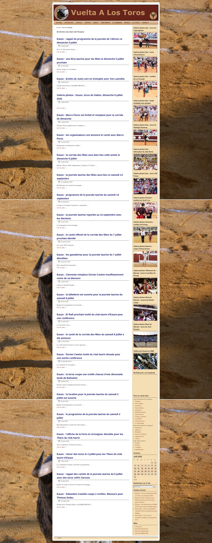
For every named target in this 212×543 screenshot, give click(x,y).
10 (135, 468)
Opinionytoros (139, 436)
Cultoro (137, 438)
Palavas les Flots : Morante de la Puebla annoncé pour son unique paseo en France (145, 500)
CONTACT (145, 22)
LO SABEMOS (117, 22)
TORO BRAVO (105, 22)
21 (149, 471)
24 (135, 474)
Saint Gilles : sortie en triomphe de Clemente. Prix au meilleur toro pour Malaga (146, 511)
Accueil (58, 27)
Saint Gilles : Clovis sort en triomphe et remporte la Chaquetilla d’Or (145, 518)
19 (142, 471)
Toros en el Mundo (140, 434)
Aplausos (138, 430)
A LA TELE (136, 22)
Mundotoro (138, 427)
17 (135, 471)
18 (138, 471)
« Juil (135, 479)
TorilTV (137, 445)
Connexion (138, 526)
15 (152, 468)
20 (145, 471)
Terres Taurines (139, 408)
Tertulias (137, 401)
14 (149, 468)
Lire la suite (62, 52)
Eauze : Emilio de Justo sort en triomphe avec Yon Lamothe (91, 78)
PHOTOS (88, 22)
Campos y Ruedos (140, 416)
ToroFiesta (138, 406)
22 (152, 471)
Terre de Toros (139, 414)
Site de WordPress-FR (141, 533)
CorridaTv (138, 447)
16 (155, 468)
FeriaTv (137, 443)
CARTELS (79, 22)
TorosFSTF (138, 419)
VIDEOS (95, 22)
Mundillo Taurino (140, 412)
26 (142, 474)
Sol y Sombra (139, 403)
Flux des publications (141, 529)
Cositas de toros (140, 421)
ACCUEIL (59, 22)
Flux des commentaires (142, 531)
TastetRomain (139, 449)
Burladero (138, 432)
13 (145, 468)
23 (155, 471)
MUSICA (127, 22)
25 (138, 474)
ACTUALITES (69, 22)
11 (138, 468)
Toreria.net (138, 410)
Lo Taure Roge (139, 423)
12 (142, 468)
